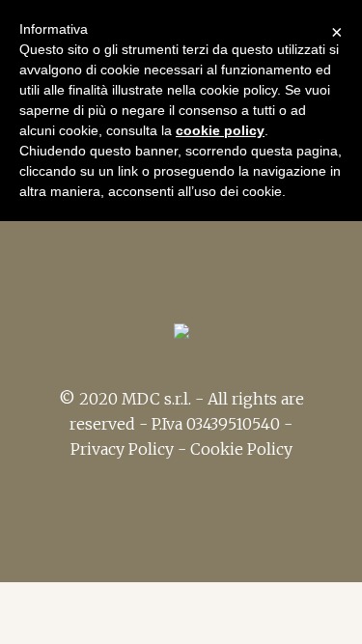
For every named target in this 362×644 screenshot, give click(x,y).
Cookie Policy (241, 449)
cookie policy (220, 130)
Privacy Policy (122, 449)
